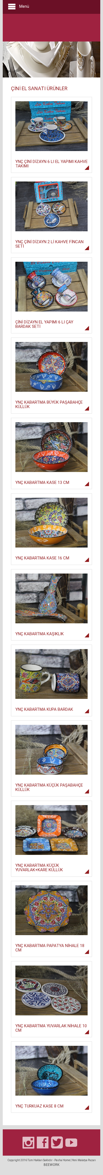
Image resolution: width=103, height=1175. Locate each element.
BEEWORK (51, 1165)
